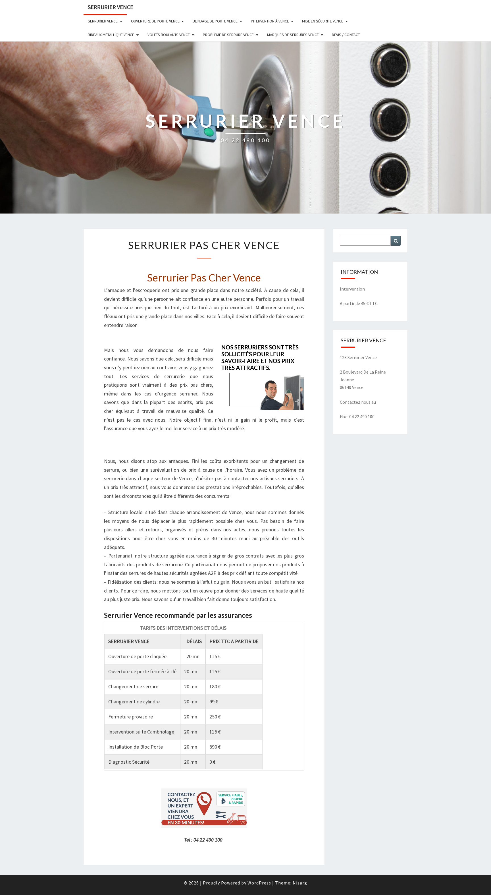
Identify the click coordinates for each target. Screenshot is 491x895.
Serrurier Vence (103, 21)
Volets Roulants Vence (168, 34)
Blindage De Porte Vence (215, 21)
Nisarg (300, 883)
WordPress (259, 883)
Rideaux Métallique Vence (111, 34)
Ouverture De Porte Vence (155, 21)
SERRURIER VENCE (110, 7)
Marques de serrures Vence (293, 34)
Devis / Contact (346, 34)
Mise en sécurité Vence (322, 21)
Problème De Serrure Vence (228, 34)
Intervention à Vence (270, 21)
